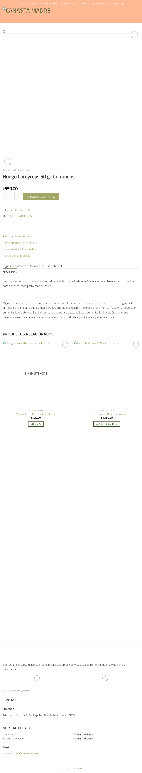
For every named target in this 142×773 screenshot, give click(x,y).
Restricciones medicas (16, 255)
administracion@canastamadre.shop (23, 753)
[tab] (10, 272)
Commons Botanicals (21, 216)
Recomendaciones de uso (18, 236)
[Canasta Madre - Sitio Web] (50, 15)
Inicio (6, 170)
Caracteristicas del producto (20, 242)
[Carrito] (137, 15)
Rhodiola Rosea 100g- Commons (107, 414)
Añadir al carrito (41, 196)
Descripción (10, 272)
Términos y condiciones (71, 768)
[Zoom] (7, 161)
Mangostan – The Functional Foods (36, 414)
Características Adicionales (19, 249)
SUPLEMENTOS (21, 170)
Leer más (36, 423)
